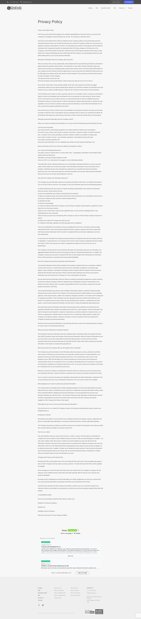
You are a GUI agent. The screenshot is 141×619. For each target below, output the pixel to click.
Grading (90, 8)
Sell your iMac (57, 588)
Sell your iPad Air (74, 590)
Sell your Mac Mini (75, 595)
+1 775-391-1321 (13, 2)
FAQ (97, 8)
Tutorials (130, 8)
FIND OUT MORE (82, 573)
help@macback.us (27, 2)
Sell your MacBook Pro (60, 593)
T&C (115, 8)
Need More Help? (105, 8)
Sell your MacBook (59, 590)
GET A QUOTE (129, 2)
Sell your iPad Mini (75, 593)
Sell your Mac (57, 597)
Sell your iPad (74, 588)
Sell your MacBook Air (59, 595)
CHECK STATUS (116, 2)
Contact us (122, 8)
